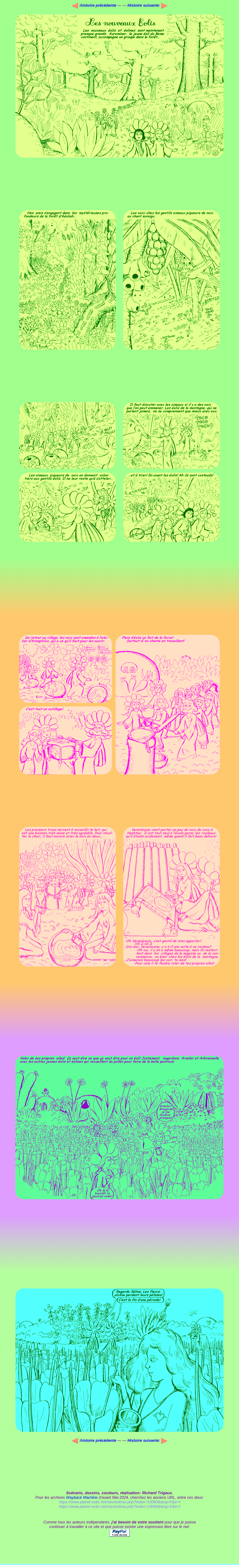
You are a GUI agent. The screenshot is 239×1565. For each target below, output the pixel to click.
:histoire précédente (97, 5)
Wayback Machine (82, 1497)
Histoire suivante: (144, 5)
